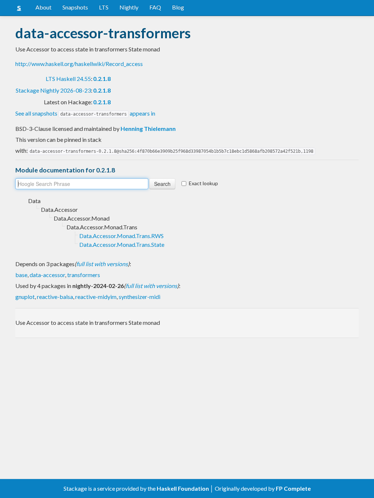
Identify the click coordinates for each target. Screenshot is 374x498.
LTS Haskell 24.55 (68, 78)
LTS (103, 7)
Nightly (128, 7)
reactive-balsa (55, 296)
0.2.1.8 (102, 78)
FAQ (155, 7)
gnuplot (25, 296)
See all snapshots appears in (85, 113)
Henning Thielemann (148, 128)
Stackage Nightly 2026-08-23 (53, 90)
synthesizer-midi (139, 296)
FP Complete (293, 488)
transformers (83, 274)
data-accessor (47, 274)
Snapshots (75, 7)
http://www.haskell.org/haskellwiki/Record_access (79, 63)
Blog (178, 7)
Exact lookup (203, 183)
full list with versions (102, 263)
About (43, 7)
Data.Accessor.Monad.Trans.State (121, 244)
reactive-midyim (96, 296)
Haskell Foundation (183, 488)
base (21, 274)
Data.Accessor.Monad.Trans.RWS (121, 235)
